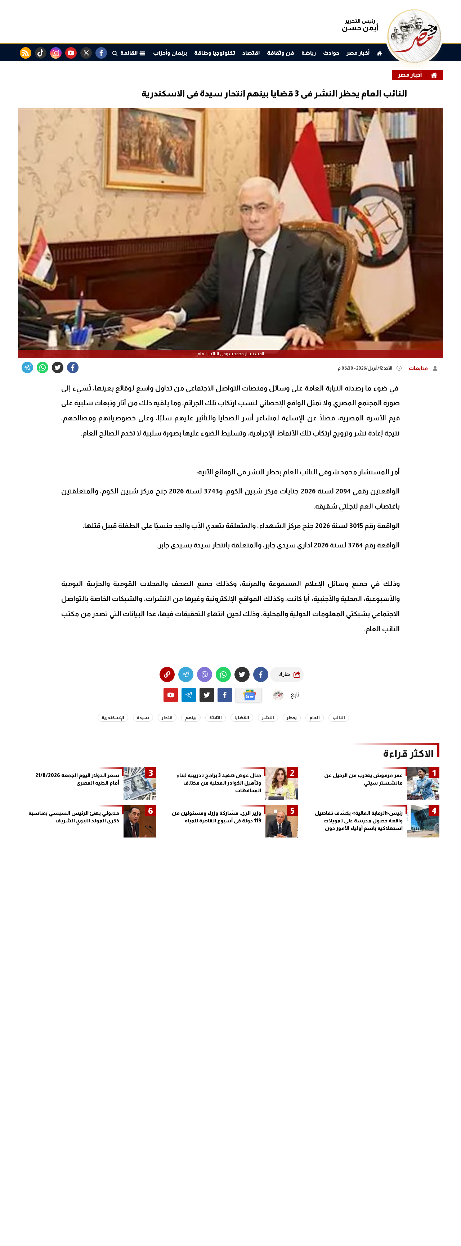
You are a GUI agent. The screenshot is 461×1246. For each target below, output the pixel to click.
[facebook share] (73, 367)
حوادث (331, 53)
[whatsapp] (167, 674)
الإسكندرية (113, 717)
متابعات (419, 368)
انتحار (167, 717)
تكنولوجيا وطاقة (214, 53)
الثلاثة (215, 717)
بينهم (191, 717)
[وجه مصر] (414, 61)
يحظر (292, 717)
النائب (338, 717)
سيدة (143, 717)
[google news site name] (249, 695)
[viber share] (27, 367)
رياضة (308, 53)
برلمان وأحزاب (170, 53)
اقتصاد (251, 53)
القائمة (129, 53)
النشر (268, 717)
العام (314, 717)
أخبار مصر (358, 53)
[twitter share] (57, 367)
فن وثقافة (280, 53)
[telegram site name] (189, 695)
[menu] (115, 53)
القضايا (241, 717)
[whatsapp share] (42, 367)
